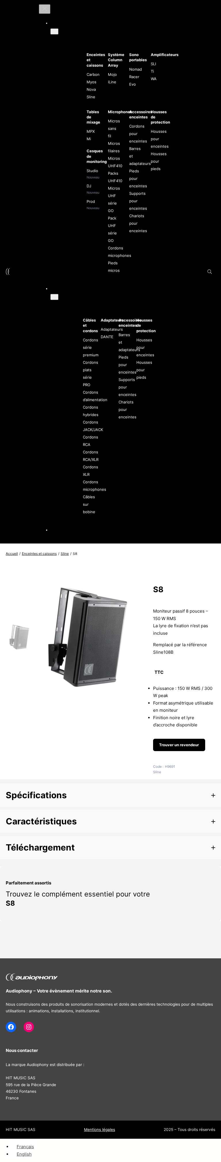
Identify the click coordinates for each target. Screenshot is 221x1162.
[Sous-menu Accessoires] (54, 297)
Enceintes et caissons (39, 553)
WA (154, 78)
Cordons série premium (90, 347)
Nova (91, 89)
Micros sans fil (114, 128)
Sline (91, 97)
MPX (91, 131)
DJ (89, 186)
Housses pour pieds (159, 161)
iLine (112, 82)
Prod (91, 201)
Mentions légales (99, 1129)
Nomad (135, 69)
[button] (110, 795)
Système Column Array (116, 59)
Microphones (120, 111)
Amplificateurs (164, 54)
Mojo (112, 74)
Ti (152, 71)
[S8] (87, 693)
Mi (89, 138)
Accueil (12, 553)
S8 (10, 903)
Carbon (93, 74)
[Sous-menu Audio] (54, 31)
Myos (91, 82)
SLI (153, 63)
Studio (92, 170)
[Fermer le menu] (44, 9)
